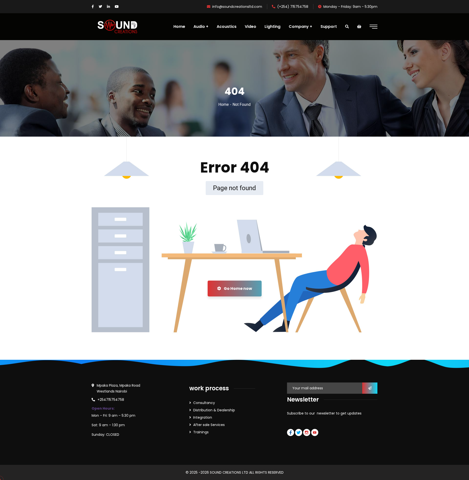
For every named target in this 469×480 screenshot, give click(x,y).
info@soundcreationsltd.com (237, 6)
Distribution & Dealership (214, 410)
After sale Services (209, 424)
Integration (202, 417)
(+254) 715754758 (292, 6)
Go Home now (237, 288)
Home (223, 104)
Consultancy (204, 402)
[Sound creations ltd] (119, 26)
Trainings (201, 432)
